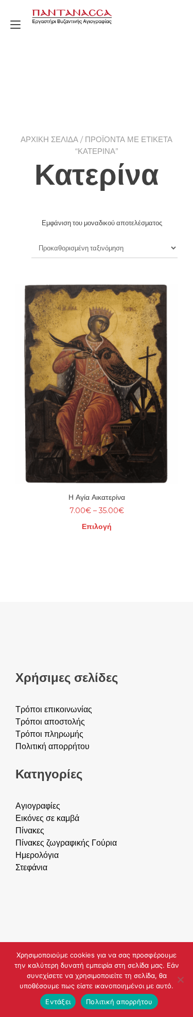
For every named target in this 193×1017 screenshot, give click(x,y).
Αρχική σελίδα (49, 139)
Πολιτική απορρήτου (119, 1002)
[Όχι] (180, 979)
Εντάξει (58, 1002)
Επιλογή (97, 526)
